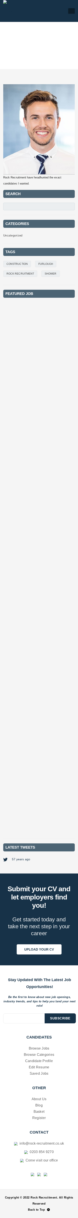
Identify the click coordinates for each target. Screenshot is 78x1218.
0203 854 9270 (41, 1152)
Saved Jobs (39, 1073)
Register (39, 1118)
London (17, 342)
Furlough (45, 263)
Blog (39, 1105)
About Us (39, 1099)
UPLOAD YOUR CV (39, 949)
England (18, 430)
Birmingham (31, 519)
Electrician (19, 600)
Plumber (16, 334)
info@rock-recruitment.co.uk (41, 1143)
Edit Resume (39, 1067)
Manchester (31, 430)
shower (50, 273)
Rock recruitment (20, 273)
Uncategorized (13, 235)
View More (59, 395)
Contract (18, 347)
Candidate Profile (39, 1061)
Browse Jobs (39, 1048)
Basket (39, 1111)
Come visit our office (41, 1160)
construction (17, 263)
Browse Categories (39, 1054)
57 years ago (21, 859)
